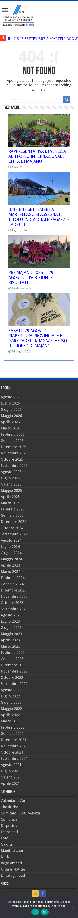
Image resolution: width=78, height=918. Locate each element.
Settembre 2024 (14, 534)
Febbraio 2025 (13, 509)
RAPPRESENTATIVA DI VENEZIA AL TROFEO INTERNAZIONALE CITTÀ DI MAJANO (37, 156)
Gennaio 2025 (12, 515)
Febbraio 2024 (13, 578)
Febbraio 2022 (13, 727)
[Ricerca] (66, 99)
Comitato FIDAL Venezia (21, 813)
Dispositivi (9, 826)
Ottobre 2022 (12, 677)
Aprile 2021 (10, 783)
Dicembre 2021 (13, 740)
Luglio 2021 (10, 771)
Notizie (7, 857)
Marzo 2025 (10, 503)
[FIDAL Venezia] (39, 15)
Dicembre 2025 (13, 447)
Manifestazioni (13, 850)
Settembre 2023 (14, 609)
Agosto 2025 (11, 472)
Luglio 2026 (10, 403)
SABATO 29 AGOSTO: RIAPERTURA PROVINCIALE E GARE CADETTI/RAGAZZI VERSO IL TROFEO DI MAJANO (37, 338)
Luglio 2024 (10, 546)
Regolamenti (11, 863)
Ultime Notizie (13, 869)
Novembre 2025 (14, 453)
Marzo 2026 (10, 428)
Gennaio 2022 (12, 733)
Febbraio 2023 (13, 652)
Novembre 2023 (14, 596)
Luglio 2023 (10, 621)
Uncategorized (13, 875)
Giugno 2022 (11, 702)
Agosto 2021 (11, 765)
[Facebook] (42, 893)
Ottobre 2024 (12, 528)
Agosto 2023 (11, 615)
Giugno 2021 (11, 777)
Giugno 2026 (11, 409)
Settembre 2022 (14, 684)
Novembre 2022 (14, 671)
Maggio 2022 (11, 708)
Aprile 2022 (10, 715)
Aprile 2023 (10, 640)
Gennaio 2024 (12, 584)
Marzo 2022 (10, 721)
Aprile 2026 (10, 422)
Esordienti (9, 832)
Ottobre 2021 (12, 752)
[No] (73, 907)
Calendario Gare (14, 801)
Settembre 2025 (14, 465)
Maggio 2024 (11, 559)
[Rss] (35, 893)
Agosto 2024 (11, 540)
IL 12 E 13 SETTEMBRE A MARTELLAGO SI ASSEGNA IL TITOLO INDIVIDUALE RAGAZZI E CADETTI (39, 217)
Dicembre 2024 (13, 522)
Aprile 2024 (10, 565)
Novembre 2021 (14, 746)
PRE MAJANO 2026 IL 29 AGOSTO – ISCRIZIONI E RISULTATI (30, 277)
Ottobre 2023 (12, 603)
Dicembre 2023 (13, 590)
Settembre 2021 (14, 758)
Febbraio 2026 (13, 434)
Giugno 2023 (11, 627)
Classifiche (9, 807)
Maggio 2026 (11, 416)
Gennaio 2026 (12, 440)
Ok (35, 912)
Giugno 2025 (11, 484)
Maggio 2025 (11, 490)
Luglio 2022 (10, 696)
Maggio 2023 (11, 634)
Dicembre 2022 (13, 665)
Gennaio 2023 (12, 659)
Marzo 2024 (10, 571)
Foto (4, 838)
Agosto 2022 (11, 690)
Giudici (6, 844)
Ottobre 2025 (12, 459)
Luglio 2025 (10, 478)
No (45, 912)
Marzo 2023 (10, 646)
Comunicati (10, 819)
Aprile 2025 (10, 497)
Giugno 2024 (11, 553)
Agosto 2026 (11, 397)
